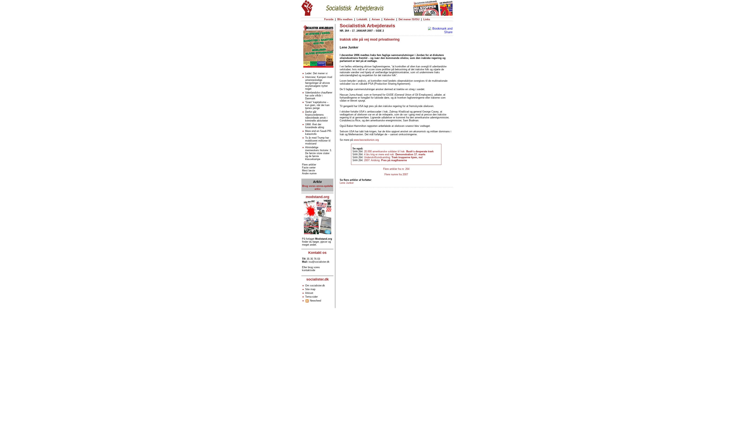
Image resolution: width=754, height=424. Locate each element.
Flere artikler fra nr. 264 (396, 168)
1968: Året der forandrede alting (314, 126)
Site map (310, 289)
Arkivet (309, 293)
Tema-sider (311, 296)
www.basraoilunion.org (366, 139)
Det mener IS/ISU (409, 19)
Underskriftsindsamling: (393, 157)
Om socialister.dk (315, 285)
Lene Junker (347, 182)
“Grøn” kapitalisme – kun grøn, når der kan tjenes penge (317, 105)
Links (427, 19)
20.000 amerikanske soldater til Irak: (399, 151)
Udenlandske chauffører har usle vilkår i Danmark (318, 95)
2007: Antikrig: (385, 160)
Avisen (376, 19)
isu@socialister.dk (319, 261)
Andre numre (309, 173)
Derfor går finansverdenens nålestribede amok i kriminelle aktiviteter (316, 116)
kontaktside (308, 270)
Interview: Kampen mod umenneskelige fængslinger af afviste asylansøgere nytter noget (318, 83)
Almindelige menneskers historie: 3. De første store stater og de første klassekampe (318, 153)
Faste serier (309, 167)
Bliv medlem (345, 19)
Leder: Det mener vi (316, 73)
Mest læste (308, 170)
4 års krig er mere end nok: (394, 154)
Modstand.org (323, 238)
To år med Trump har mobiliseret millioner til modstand (317, 140)
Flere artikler (309, 164)
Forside (328, 19)
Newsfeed (315, 300)
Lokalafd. (362, 19)
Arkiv (317, 182)
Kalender (389, 19)
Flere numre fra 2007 (396, 174)
